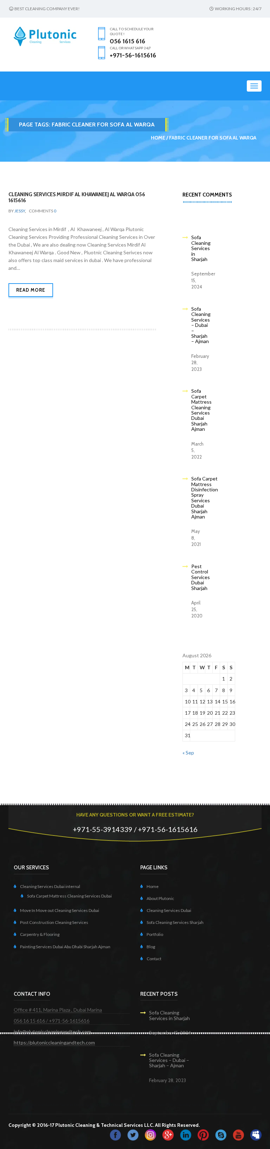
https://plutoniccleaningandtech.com (54, 1042)
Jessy (19, 210)
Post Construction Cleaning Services (54, 922)
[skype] (220, 1134)
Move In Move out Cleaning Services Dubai (59, 910)
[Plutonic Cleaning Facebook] (115, 1134)
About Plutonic (160, 898)
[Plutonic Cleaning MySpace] (256, 1134)
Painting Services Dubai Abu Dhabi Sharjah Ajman (65, 946)
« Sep (188, 753)
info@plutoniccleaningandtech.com (52, 1032)
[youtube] (238, 1134)
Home (158, 138)
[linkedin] (185, 1134)
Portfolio (155, 934)
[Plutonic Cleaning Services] (150, 1134)
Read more (30, 290)
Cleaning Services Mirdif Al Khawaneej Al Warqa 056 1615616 (76, 197)
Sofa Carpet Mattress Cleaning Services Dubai (69, 896)
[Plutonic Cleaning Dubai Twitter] (133, 1134)
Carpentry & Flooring (39, 934)
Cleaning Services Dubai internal (50, 886)
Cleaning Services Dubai (169, 910)
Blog (151, 946)
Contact (154, 958)
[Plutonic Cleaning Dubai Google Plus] (168, 1134)
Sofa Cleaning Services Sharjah (175, 922)
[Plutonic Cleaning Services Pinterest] (203, 1134)
